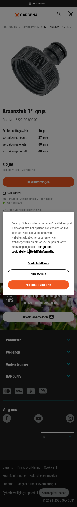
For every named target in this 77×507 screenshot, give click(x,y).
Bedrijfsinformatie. (42, 251)
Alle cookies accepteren (38, 284)
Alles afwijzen (38, 274)
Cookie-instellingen (38, 263)
